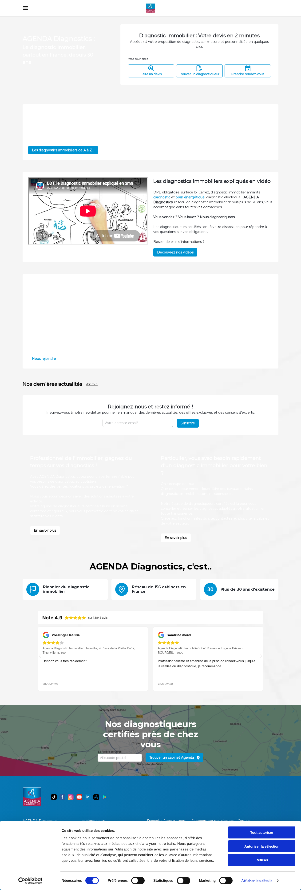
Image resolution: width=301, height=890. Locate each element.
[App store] (96, 797)
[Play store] (104, 797)
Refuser (261, 860)
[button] (261, 656)
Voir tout (92, 384)
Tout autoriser (261, 832)
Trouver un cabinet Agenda (171, 757)
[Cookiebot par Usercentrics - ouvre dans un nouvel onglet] (30, 880)
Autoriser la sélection (261, 846)
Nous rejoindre (44, 359)
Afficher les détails (256, 881)
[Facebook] (62, 797)
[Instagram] (71, 797)
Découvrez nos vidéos (175, 252)
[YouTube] (79, 797)
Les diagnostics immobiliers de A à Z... (63, 150)
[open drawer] (25, 8)
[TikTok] (54, 797)
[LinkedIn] (88, 797)
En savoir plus (45, 530)
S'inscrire (188, 423)
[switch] (138, 880)
